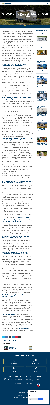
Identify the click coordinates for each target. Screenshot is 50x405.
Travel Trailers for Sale (19, 384)
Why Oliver (28, 377)
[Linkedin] (13, 337)
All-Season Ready (18, 383)
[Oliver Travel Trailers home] (6, 3)
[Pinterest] (16, 337)
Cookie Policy (36, 396)
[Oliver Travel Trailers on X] (42, 1)
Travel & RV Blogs (29, 382)
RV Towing (10, 340)
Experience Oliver (29, 379)
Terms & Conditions (15, 397)
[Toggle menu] (48, 3)
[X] (3, 337)
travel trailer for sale (24, 328)
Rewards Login (39, 382)
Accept (40, 399)
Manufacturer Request (40, 380)
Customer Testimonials (29, 380)
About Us (38, 377)
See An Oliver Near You (19, 382)
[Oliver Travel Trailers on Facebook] (39, 1)
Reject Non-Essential (33, 399)
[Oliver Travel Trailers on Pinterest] (46, 1)
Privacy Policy (22, 397)
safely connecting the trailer (21, 217)
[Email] (10, 337)
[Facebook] (6, 337)
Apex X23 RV (17, 377)
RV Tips (6, 340)
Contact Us (38, 379)
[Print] (19, 337)
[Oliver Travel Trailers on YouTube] (40, 1)
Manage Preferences (33, 401)
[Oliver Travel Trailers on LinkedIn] (48, 1)
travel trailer (8, 70)
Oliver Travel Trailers (9, 314)
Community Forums (29, 383)
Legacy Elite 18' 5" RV (18, 380)
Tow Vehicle (15, 340)
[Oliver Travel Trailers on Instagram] (44, 1)
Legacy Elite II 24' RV (18, 379)
